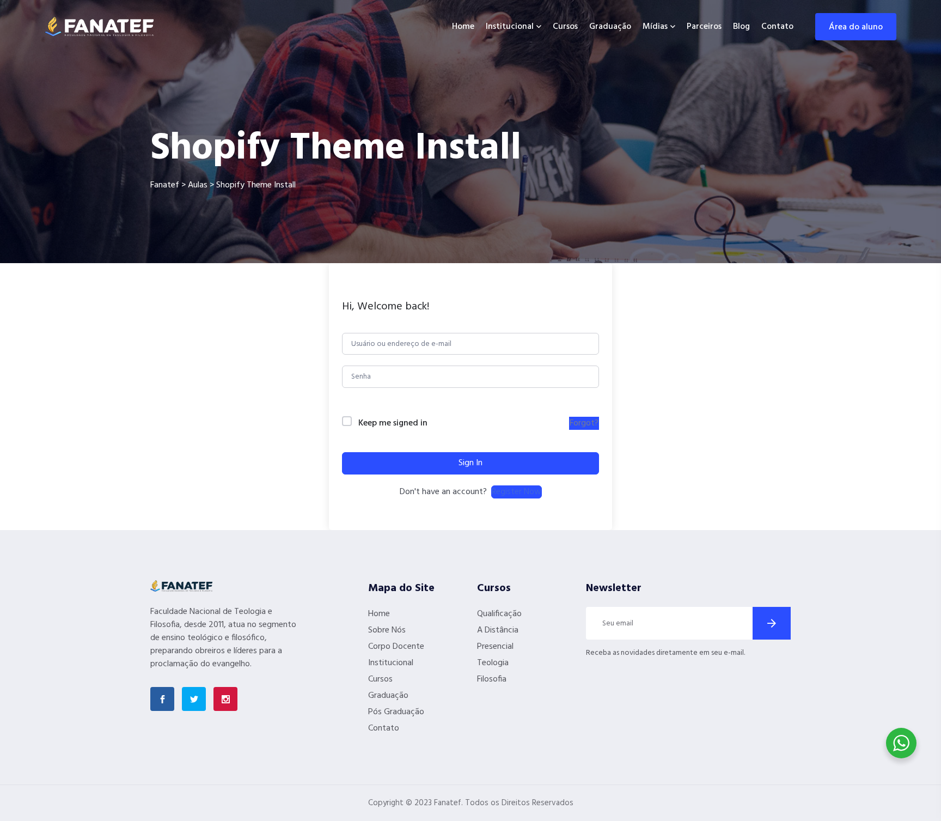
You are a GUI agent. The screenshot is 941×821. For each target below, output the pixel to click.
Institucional (510, 27)
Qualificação (499, 614)
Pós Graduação (396, 712)
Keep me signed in (392, 423)
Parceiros (704, 27)
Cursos (565, 27)
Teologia (493, 663)
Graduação (610, 27)
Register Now (516, 491)
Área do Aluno (856, 27)
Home (463, 27)
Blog (741, 27)
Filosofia (491, 679)
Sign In (470, 463)
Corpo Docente (396, 647)
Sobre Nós (387, 630)
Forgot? (584, 423)
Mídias (655, 27)
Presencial (495, 647)
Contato (777, 27)
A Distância (497, 630)
